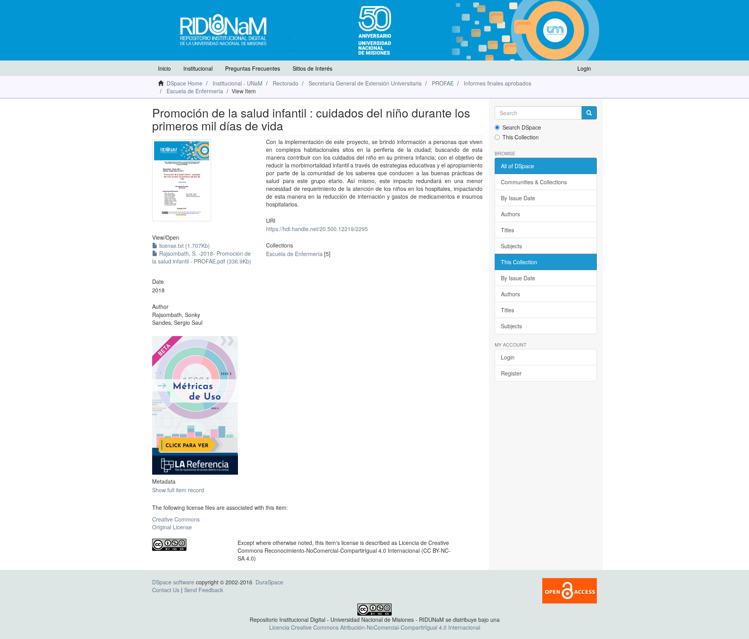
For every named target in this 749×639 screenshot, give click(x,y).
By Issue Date (518, 198)
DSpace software (173, 582)
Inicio (164, 68)
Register (511, 373)
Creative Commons (176, 519)
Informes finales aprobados (497, 83)
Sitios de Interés (312, 68)
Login (508, 357)
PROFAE (443, 83)
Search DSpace (521, 127)
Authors (510, 214)
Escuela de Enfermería (195, 91)
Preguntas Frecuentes (252, 68)
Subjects (511, 246)
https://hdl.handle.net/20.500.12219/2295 (317, 229)
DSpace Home (184, 83)
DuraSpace (269, 582)
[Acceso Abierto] (569, 590)
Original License (172, 527)
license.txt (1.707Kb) (184, 245)
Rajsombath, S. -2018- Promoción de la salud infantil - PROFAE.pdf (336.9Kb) (201, 257)
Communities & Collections (534, 182)
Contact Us (165, 590)
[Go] (589, 112)
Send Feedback (203, 590)
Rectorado (285, 83)
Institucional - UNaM (238, 83)
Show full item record (178, 490)
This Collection (520, 137)
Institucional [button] (198, 68)
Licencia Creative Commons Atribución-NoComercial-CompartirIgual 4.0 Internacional (374, 627)
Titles (507, 230)
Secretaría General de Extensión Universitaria (365, 83)
